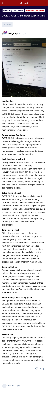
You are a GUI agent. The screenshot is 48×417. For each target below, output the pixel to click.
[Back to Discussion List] (2, 3)
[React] (35, 369)
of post (23, 3)
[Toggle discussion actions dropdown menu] (45, 3)
